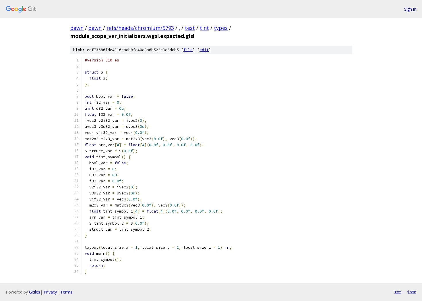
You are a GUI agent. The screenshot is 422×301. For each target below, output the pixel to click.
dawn (77, 27)
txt (397, 291)
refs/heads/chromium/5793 (140, 27)
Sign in (410, 9)
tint (204, 27)
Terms (66, 292)
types (221, 27)
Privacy (50, 292)
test (190, 27)
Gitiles (34, 292)
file (188, 49)
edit (204, 49)
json (411, 291)
